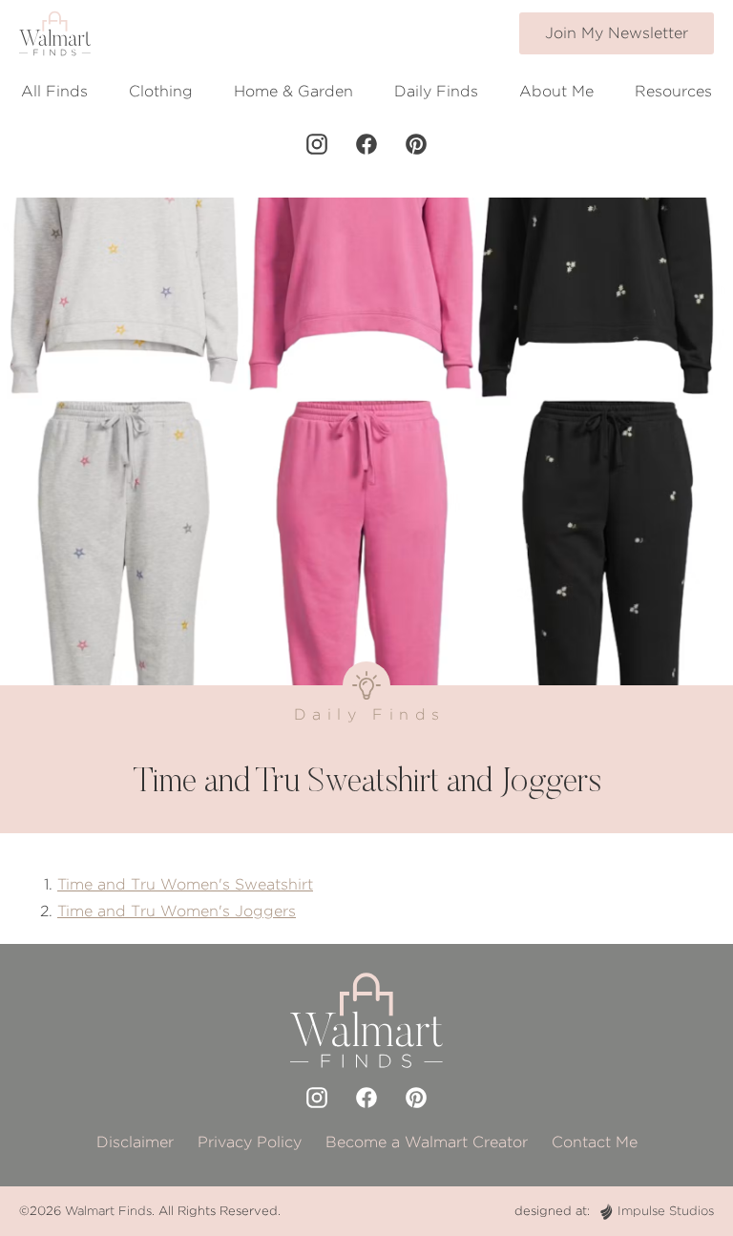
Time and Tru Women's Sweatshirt (185, 884)
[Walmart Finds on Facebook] (366, 144)
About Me (556, 91)
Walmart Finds (108, 1211)
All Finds (54, 91)
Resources (673, 91)
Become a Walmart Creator (426, 1142)
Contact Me (595, 1142)
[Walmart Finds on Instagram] (317, 144)
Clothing (161, 91)
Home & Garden (293, 91)
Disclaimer (135, 1142)
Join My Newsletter (616, 33)
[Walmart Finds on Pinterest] (416, 144)
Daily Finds (436, 91)
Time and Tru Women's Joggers (176, 911)
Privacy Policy (250, 1142)
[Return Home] (55, 33)
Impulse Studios (666, 1211)
